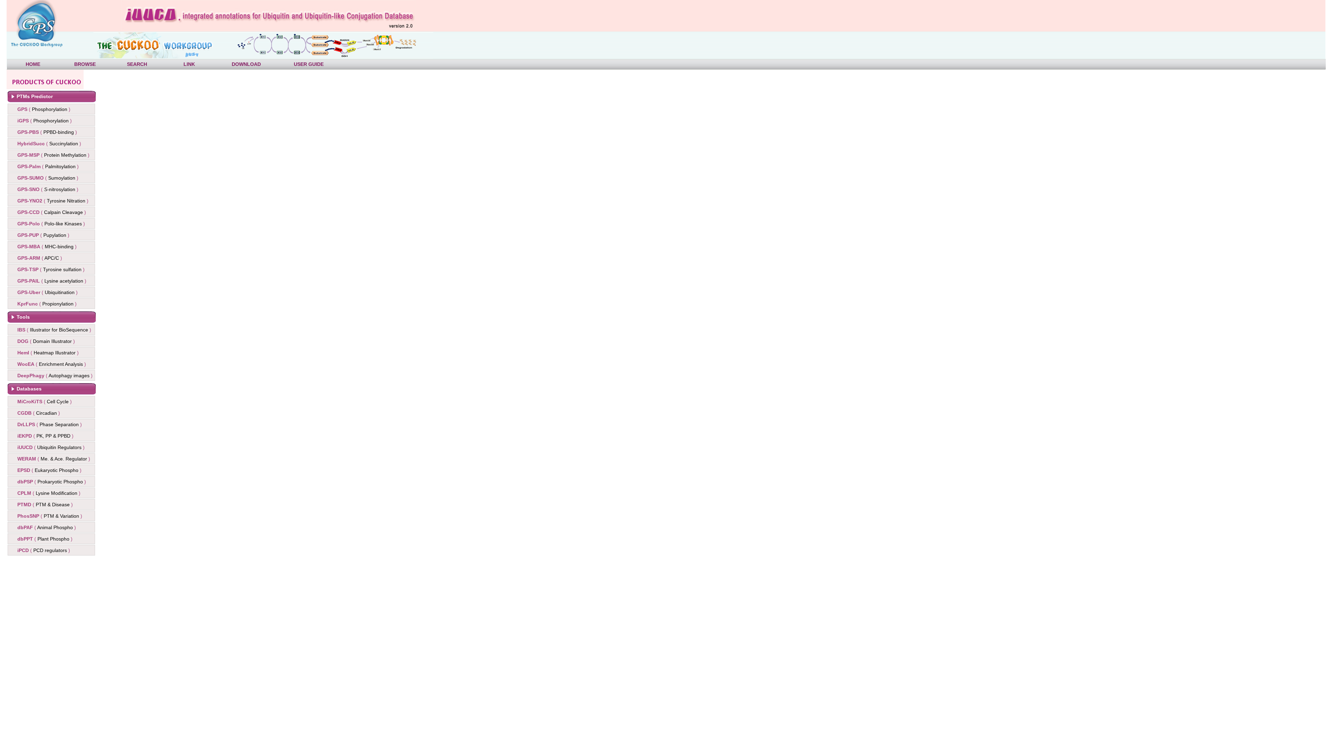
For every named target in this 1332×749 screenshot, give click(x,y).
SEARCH (137, 64)
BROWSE (85, 64)
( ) (43, 109)
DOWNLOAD (246, 64)
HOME (33, 64)
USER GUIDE (309, 64)
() (47, 132)
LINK (189, 64)
